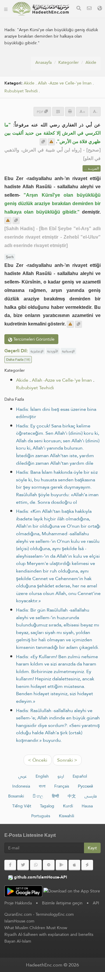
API (96, 903)
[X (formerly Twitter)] (23, 865)
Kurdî (68, 806)
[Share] (58, 111)
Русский (85, 786)
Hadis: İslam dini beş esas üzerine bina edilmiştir (56, 413)
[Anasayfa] (6, 8)
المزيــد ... (91, 168)
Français (61, 786)
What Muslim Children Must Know (35, 928)
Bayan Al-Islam (17, 941)
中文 (72, 796)
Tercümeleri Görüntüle (33, 339)
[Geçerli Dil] (99, 9)
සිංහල (38, 796)
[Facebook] (10, 865)
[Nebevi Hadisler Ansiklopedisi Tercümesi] (40, 8)
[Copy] (43, 141)
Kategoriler (68, 62)
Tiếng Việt (21, 806)
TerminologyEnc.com (55, 914)
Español (80, 776)
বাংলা (42, 786)
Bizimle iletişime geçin (62, 903)
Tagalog (47, 806)
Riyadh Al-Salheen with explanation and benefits (48, 934)
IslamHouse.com (19, 921)
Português (40, 816)
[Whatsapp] (36, 865)
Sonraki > (67, 760)
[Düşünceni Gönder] (51, 141)
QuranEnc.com (18, 914)
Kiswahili (66, 816)
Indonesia (21, 786)
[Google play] (61, 865)
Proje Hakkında (18, 903)
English (42, 776)
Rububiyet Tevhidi (21, 91)
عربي (22, 776)
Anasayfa (43, 62)
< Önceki (37, 760)
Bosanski (16, 796)
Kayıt (92, 848)
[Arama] (79, 9)
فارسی (91, 796)
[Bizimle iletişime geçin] (89, 9)
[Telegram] (49, 865)
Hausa (87, 806)
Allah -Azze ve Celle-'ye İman (65, 83)
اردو (60, 776)
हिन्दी (55, 796)
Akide (90, 62)
